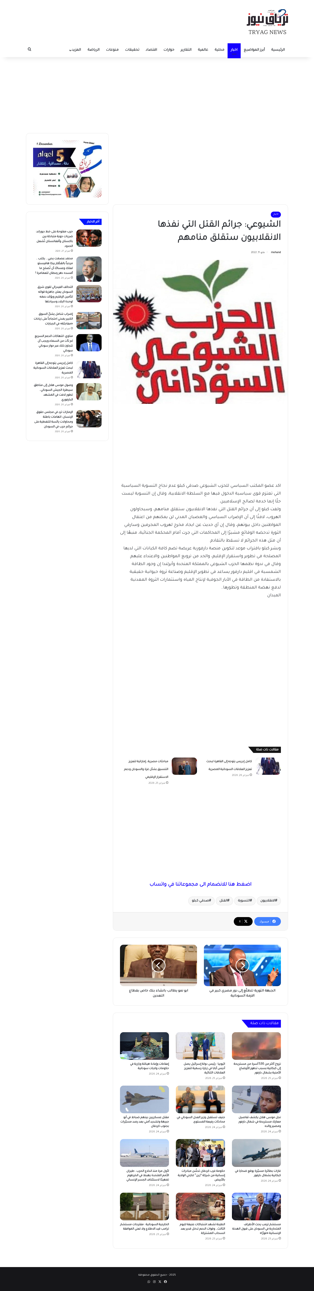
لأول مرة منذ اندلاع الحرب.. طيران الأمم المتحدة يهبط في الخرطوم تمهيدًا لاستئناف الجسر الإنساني (147, 1176)
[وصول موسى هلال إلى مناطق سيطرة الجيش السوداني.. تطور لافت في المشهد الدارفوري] (89, 391)
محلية (219, 50)
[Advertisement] (157, 94)
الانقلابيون (267, 901)
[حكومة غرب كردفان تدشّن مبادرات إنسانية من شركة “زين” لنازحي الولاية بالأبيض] (200, 1153)
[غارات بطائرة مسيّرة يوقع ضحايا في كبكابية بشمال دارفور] (256, 1153)
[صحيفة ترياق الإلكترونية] (267, 21)
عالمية (203, 50)
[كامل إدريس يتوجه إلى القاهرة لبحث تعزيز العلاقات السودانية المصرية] (268, 766)
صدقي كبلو (200, 901)
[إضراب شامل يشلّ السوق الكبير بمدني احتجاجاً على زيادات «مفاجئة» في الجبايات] (89, 320)
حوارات (168, 50)
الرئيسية (278, 50)
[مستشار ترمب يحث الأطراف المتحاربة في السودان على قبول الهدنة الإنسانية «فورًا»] (256, 1206)
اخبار (234, 50)
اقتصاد (151, 50)
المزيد (76, 50)
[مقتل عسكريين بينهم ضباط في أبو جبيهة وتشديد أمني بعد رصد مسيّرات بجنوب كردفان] (144, 1099)
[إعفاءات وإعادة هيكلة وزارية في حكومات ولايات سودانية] (144, 1046)
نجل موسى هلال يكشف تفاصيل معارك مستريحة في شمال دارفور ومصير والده (260, 1122)
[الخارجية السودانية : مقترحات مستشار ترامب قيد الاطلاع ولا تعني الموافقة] (144, 1206)
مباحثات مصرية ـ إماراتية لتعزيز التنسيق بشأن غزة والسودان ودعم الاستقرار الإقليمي (146, 769)
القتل (224, 901)
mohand (276, 252)
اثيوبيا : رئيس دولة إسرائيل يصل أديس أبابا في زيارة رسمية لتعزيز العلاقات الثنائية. (204, 1069)
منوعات (112, 50)
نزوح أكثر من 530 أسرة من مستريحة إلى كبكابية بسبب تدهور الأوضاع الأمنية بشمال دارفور (257, 1069)
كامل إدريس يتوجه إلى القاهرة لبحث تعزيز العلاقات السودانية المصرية (53, 368)
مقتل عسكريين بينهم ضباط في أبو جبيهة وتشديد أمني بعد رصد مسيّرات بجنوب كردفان (144, 1122)
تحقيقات (132, 50)
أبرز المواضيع (254, 50)
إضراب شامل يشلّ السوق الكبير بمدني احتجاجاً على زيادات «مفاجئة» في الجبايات (53, 319)
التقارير (186, 50)
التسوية (244, 901)
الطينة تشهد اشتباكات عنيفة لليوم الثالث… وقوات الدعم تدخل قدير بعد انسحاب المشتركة (202, 1229)
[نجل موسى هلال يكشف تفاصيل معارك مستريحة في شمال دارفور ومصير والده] (256, 1099)
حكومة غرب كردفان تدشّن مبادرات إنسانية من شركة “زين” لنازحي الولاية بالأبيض (201, 1176)
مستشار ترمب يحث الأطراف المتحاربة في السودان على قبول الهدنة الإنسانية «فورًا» (256, 1229)
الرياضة (94, 50)
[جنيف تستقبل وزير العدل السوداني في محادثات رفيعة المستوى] (200, 1099)
